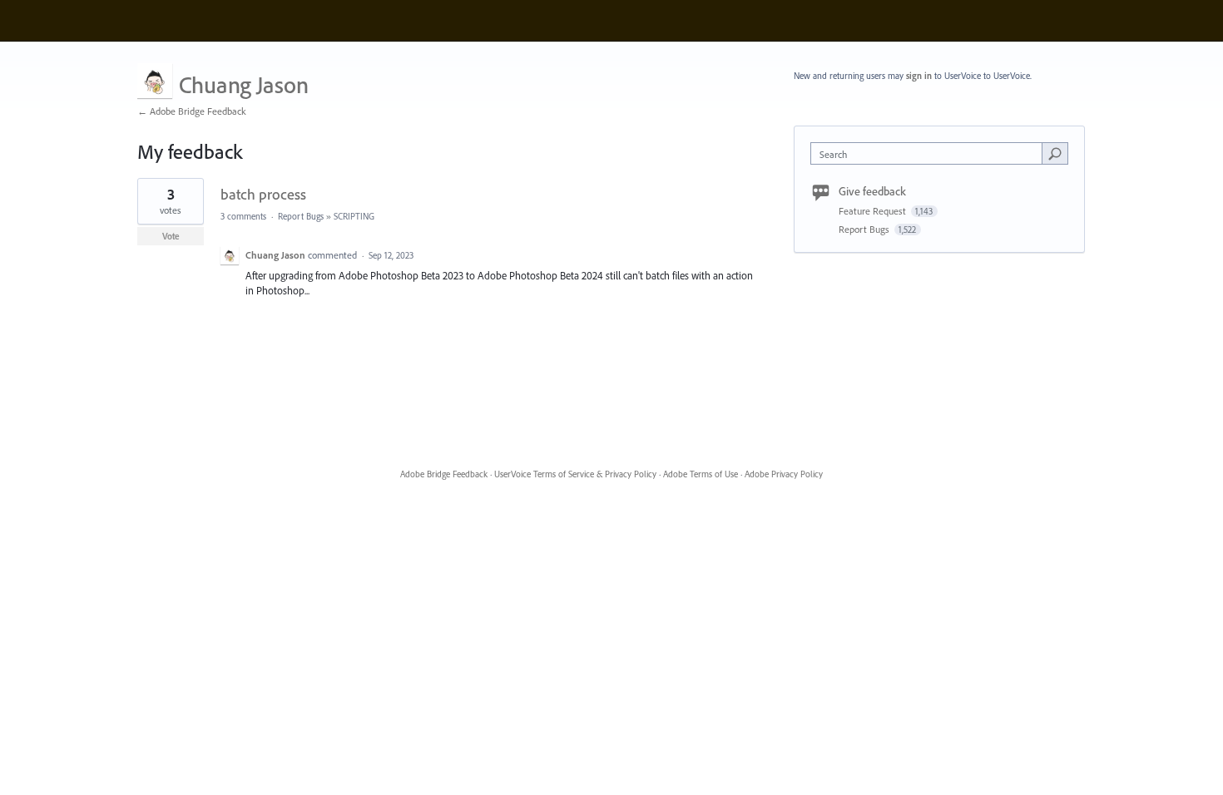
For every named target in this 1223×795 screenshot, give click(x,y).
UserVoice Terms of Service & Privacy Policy (575, 474)
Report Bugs (301, 216)
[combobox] (930, 153)
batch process (263, 194)
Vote (171, 236)
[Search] (1055, 153)
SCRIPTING (354, 216)
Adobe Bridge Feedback (444, 474)
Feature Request (874, 211)
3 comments (243, 216)
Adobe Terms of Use (700, 474)
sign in (919, 75)
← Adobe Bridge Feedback (191, 111)
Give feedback (872, 191)
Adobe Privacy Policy (784, 474)
